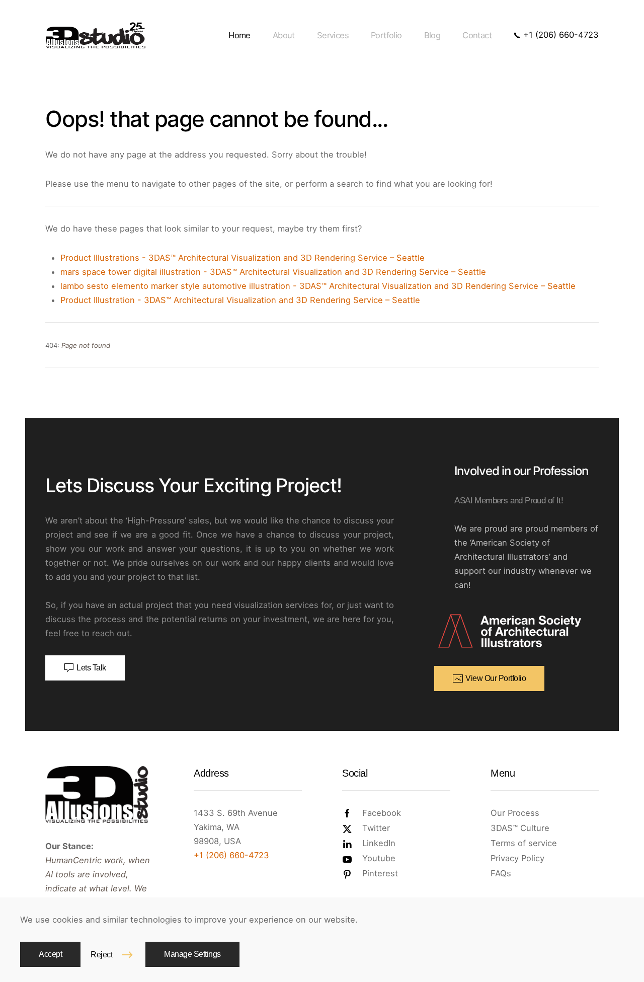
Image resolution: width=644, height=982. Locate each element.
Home (239, 35)
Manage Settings (192, 954)
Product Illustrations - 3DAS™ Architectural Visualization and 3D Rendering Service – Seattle (242, 258)
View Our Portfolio (495, 678)
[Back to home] (95, 35)
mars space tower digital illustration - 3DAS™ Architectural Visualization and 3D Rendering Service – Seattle (273, 272)
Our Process (515, 813)
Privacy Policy (517, 858)
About (284, 35)
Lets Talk (91, 667)
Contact (477, 35)
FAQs (501, 873)
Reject (101, 954)
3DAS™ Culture (520, 828)
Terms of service (524, 843)
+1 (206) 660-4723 (560, 35)
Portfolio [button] (386, 35)
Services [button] (333, 35)
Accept (50, 954)
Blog (432, 35)
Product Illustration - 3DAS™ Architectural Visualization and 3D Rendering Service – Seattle (240, 300)
